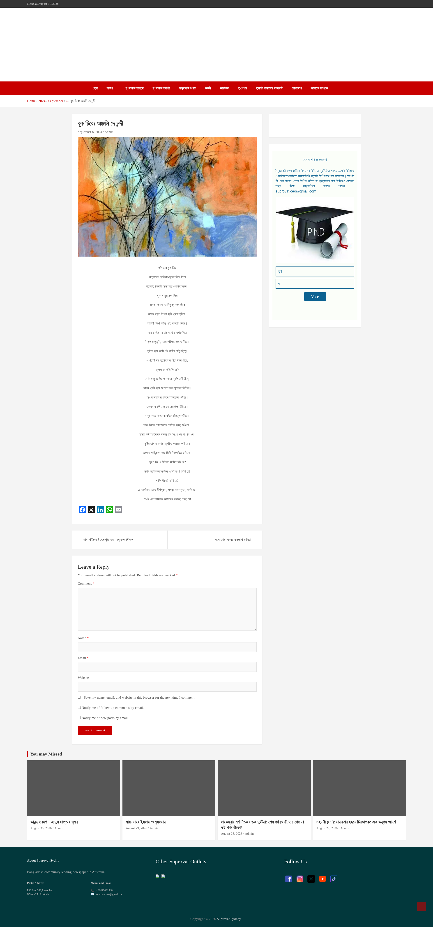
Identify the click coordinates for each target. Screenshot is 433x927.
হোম (95, 88)
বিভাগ (110, 88)
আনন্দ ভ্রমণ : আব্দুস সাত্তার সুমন (54, 822)
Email (83, 658)
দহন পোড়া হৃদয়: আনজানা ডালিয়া (233, 539)
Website (83, 677)
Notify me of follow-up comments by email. (113, 707)
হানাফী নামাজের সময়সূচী (269, 88)
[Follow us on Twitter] (311, 876)
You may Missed (46, 753)
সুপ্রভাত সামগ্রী (161, 88)
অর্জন (208, 88)
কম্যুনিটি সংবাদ (187, 88)
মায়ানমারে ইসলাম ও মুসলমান (146, 822)
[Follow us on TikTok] (333, 876)
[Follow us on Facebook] (288, 876)
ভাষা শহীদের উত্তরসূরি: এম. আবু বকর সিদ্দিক (108, 539)
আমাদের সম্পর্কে (319, 88)
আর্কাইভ (224, 88)
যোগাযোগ (297, 88)
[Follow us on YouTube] (322, 876)
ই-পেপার (242, 88)
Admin (109, 132)
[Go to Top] (421, 906)
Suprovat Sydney (229, 919)
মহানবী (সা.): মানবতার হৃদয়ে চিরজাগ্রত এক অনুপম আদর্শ (356, 822)
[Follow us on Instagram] (299, 876)
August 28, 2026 (231, 833)
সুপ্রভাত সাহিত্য (135, 88)
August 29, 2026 (136, 828)
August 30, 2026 (41, 828)
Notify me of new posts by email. (105, 718)
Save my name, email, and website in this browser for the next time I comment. (139, 697)
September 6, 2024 (90, 132)
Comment (86, 583)
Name (83, 638)
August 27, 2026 (327, 828)
